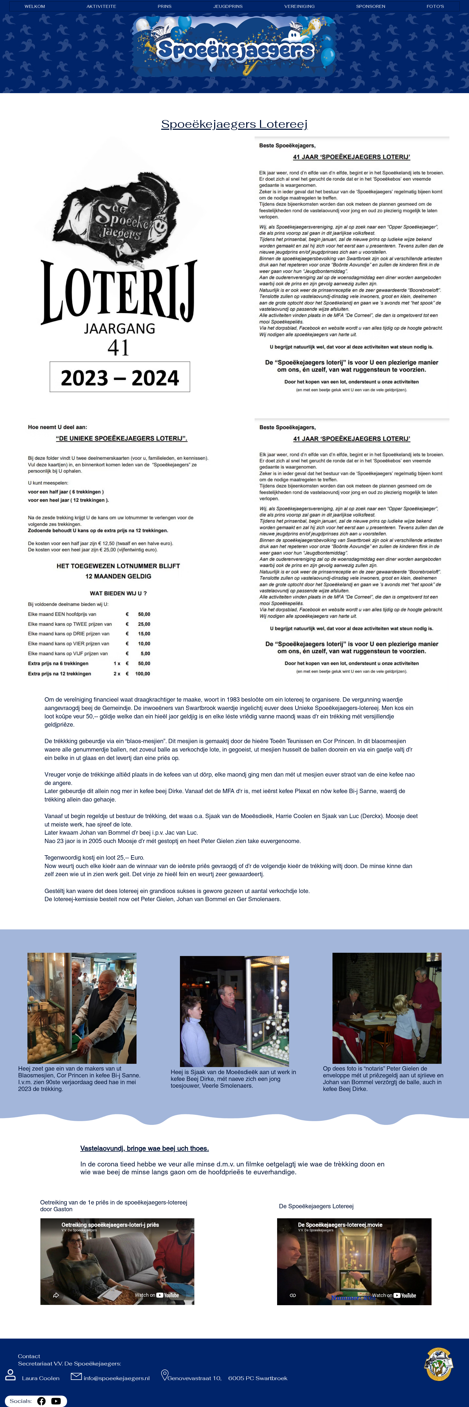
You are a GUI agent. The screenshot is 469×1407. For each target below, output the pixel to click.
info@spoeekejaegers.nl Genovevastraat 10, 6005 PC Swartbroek (186, 1378)
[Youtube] (56, 1401)
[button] (101, 6)
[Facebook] (41, 1401)
